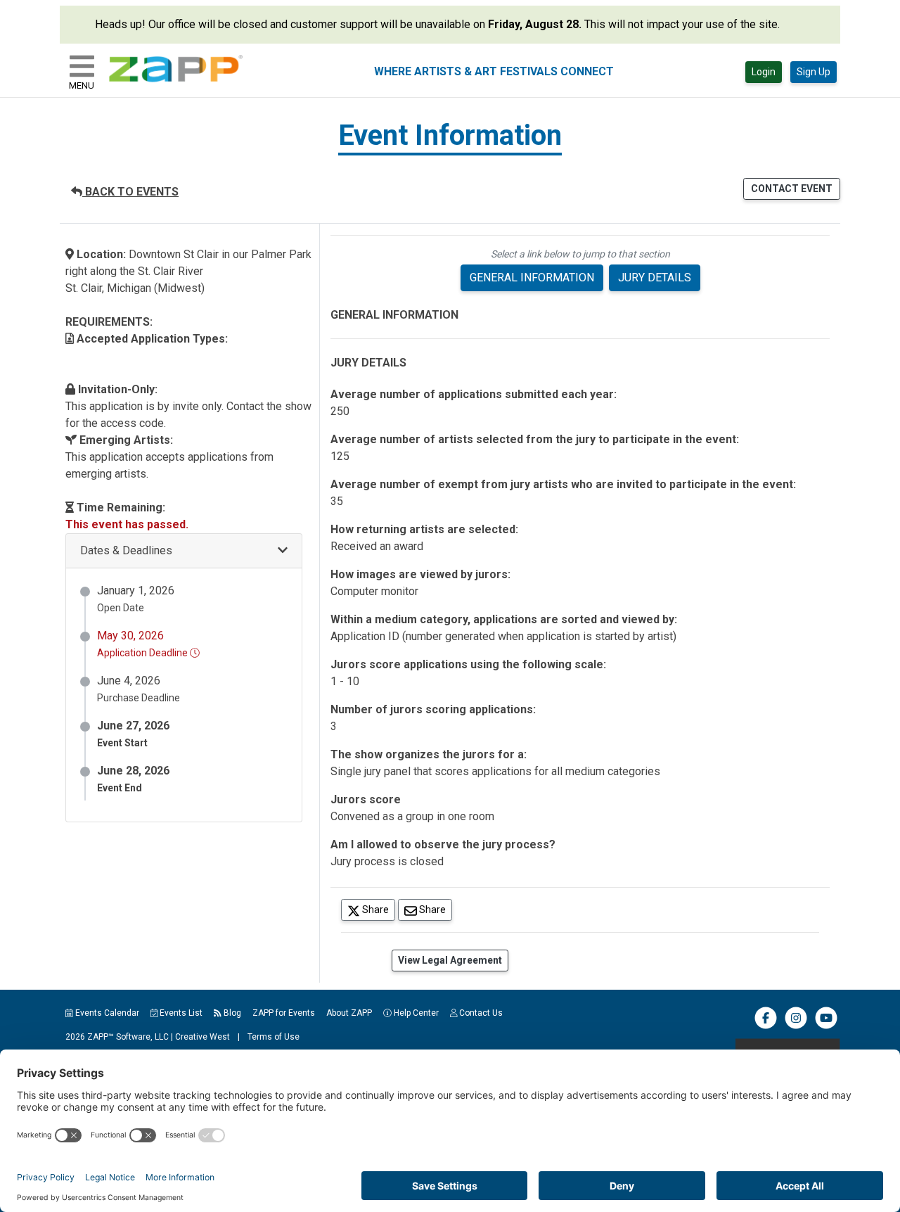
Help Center (415, 1013)
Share (377, 909)
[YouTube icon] (826, 1026)
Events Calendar (106, 1013)
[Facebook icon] (766, 1026)
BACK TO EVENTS (130, 191)
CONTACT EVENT (791, 188)
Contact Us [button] (480, 1013)
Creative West (202, 1037)
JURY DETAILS (654, 277)
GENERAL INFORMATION (532, 277)
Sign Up (813, 71)
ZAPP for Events (283, 1013)
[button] (184, 551)
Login (764, 71)
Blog (231, 1013)
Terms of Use (274, 1037)
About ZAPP (349, 1013)
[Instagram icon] (796, 1026)
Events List (180, 1013)
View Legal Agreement (450, 960)
